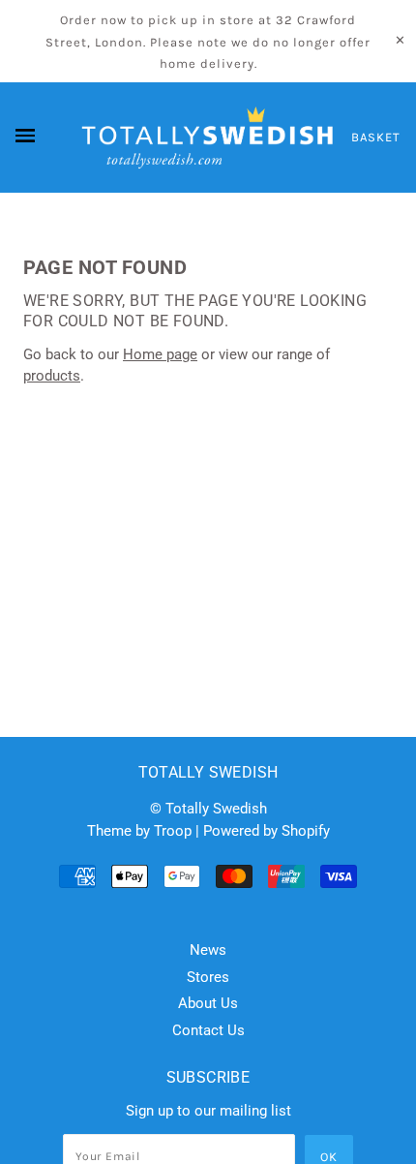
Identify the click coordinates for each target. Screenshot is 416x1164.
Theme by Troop (139, 831)
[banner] (208, 137)
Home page (160, 354)
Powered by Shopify (266, 831)
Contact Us (208, 1030)
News (208, 950)
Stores (208, 977)
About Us (208, 1003)
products (51, 375)
